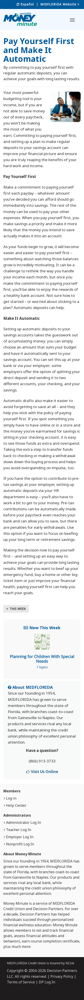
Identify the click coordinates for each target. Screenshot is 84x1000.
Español (26, 4)
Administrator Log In (23, 822)
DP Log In (47, 982)
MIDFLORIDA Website (59, 4)
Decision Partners (48, 908)
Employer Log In (19, 836)
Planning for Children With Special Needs (42, 659)
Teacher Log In (18, 829)
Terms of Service (21, 982)
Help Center (15, 805)
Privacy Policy (61, 976)
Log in (10, 798)
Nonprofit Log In (19, 844)
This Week (17, 609)
